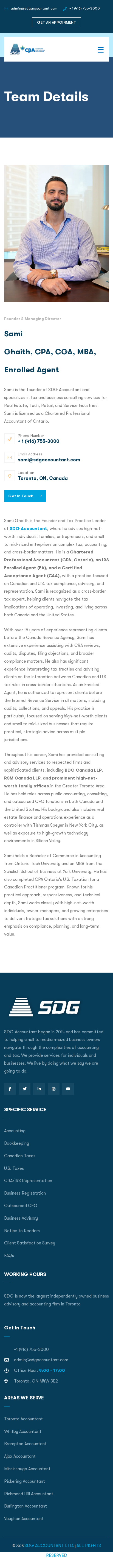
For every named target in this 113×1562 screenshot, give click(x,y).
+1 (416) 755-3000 (31, 1349)
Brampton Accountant (25, 1443)
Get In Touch (21, 496)
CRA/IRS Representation (28, 1180)
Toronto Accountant (23, 1419)
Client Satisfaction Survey (29, 1243)
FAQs (9, 1255)
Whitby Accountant (22, 1431)
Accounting (15, 1130)
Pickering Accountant (24, 1481)
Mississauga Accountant (27, 1468)
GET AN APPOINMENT (56, 22)
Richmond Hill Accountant (28, 1493)
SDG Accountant (28, 528)
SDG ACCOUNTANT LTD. (49, 1545)
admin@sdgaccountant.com (34, 8)
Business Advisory (21, 1218)
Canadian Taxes (19, 1155)
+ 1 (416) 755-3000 (84, 8)
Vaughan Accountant (24, 1518)
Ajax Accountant (20, 1456)
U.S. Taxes (14, 1168)
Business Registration (25, 1193)
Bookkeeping (16, 1143)
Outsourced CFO (20, 1205)
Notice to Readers (22, 1230)
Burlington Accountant (25, 1506)
